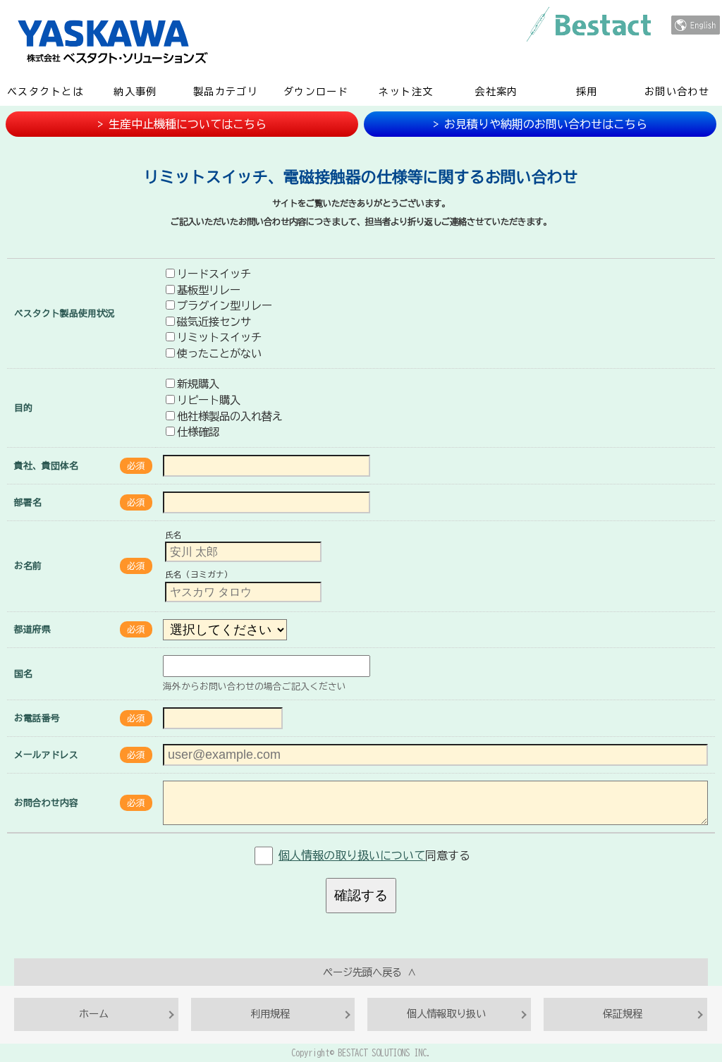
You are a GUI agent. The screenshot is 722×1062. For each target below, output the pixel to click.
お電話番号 (37, 718)
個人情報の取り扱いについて (352, 855)
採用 (587, 92)
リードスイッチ (214, 273)
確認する (361, 895)
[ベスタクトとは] (588, 24)
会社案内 (496, 92)
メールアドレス (46, 754)
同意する (374, 855)
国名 (23, 673)
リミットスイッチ (219, 337)
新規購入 (198, 383)
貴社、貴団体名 (46, 465)
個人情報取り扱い (446, 1013)
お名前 (28, 565)
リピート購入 (208, 399)
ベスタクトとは (45, 92)
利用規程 (270, 1013)
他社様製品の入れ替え (230, 416)
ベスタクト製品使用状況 (64, 313)
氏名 (173, 535)
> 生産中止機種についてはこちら (182, 124)
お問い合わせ (676, 92)
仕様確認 (198, 431)
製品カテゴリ (225, 92)
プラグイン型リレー (224, 305)
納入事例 (135, 92)
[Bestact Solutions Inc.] (695, 25)
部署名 (28, 502)
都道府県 (32, 629)
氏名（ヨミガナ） (199, 575)
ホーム (94, 1013)
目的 (23, 408)
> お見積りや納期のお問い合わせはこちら (540, 124)
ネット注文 (406, 92)
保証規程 (622, 1013)
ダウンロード (315, 92)
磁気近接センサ (214, 321)
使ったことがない (219, 353)
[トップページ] (314, 40)
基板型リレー (208, 289)
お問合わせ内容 (46, 802)
